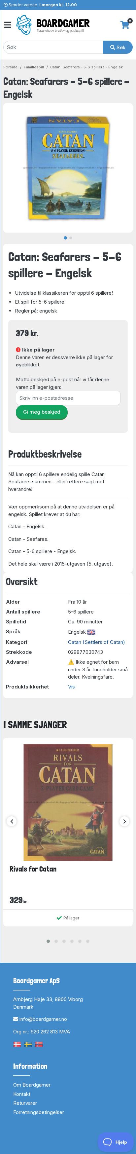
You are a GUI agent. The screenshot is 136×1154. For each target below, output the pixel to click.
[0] (124, 25)
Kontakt (21, 1094)
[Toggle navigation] (7, 25)
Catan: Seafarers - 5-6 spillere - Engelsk (86, 67)
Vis (71, 687)
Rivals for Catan (33, 869)
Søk (120, 47)
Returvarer (25, 1103)
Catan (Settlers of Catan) (96, 642)
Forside (10, 67)
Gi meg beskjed (41, 412)
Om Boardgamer (32, 1085)
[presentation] (12, 821)
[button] (48, 941)
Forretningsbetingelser (38, 1112)
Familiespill (34, 67)
